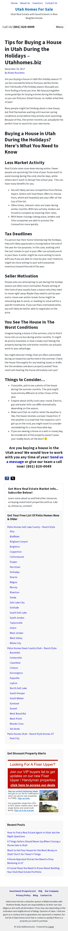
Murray (13, 587)
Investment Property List (22, 891)
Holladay (14, 572)
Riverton (14, 592)
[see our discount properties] (33, 786)
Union (13, 628)
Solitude (14, 607)
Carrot (51, 926)
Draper (13, 562)
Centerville (16, 658)
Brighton (15, 546)
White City (15, 643)
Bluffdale (14, 536)
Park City (14, 738)
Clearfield (15, 663)
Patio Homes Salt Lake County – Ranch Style (31, 527)
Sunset (13, 708)
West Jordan (16, 633)
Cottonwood (17, 557)
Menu (59, 27)
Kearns (13, 577)
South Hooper (17, 693)
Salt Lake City (17, 602)
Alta (12, 531)
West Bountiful (18, 713)
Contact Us (51, 3)
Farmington (16, 673)
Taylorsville (16, 623)
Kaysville (14, 678)
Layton (13, 683)
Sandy (13, 597)
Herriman (15, 567)
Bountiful (15, 652)
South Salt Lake (18, 612)
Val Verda (15, 729)
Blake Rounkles (16, 73)
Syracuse (14, 703)
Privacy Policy (23, 895)
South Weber (17, 698)
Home (14, 3)
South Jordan (17, 618)
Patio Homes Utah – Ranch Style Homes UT (30, 734)
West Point (16, 718)
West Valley (16, 638)
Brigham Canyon (19, 541)
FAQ (40, 891)
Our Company (52, 891)
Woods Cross (17, 724)
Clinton (14, 668)
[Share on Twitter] (13, 478)
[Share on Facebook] (7, 478)
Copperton (16, 552)
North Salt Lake (18, 688)
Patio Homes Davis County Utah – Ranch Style (32, 648)
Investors (37, 3)
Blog (35, 895)
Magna (13, 582)
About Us (25, 3)
